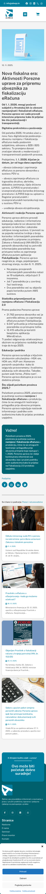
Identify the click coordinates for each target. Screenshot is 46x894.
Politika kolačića (15, 891)
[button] (42, 846)
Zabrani (23, 878)
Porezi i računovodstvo (32, 502)
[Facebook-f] (5, 813)
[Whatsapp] (41, 3)
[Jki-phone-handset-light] (37, 3)
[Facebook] (26, 3)
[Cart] (38, 14)
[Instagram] (30, 3)
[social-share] (4, 484)
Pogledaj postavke (23, 885)
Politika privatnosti (28, 891)
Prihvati (23, 871)
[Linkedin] (34, 3)
